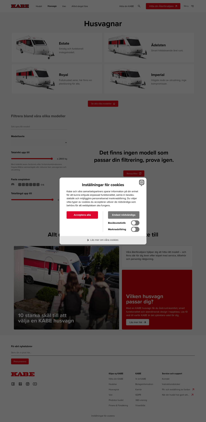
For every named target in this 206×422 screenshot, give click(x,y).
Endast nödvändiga (123, 215)
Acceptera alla (82, 215)
